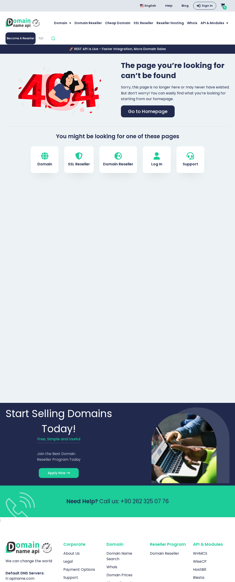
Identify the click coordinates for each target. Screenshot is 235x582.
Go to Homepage (148, 111)
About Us (71, 553)
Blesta (198, 577)
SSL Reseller (143, 23)
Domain (61, 23)
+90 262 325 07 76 (144, 501)
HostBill (199, 569)
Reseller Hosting (170, 23)
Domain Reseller (88, 23)
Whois (192, 23)
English (150, 5)
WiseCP (200, 561)
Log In (156, 164)
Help (168, 5)
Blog (185, 5)
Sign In (207, 5)
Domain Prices (119, 575)
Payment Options (79, 569)
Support (190, 164)
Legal (68, 561)
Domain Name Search (119, 556)
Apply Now (57, 473)
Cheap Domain (117, 23)
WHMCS (200, 553)
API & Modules (213, 23)
